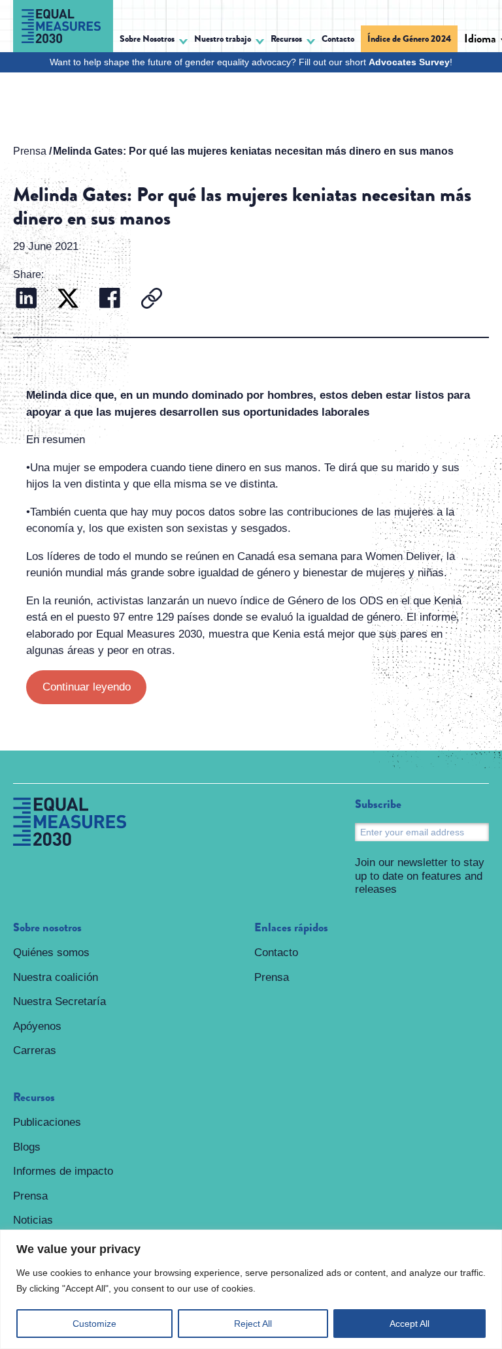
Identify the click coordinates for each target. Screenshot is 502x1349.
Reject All (253, 1323)
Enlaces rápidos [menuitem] (291, 928)
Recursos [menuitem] (34, 1098)
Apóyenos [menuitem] (37, 1026)
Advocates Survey (409, 62)
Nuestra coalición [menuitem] (55, 977)
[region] (251, 1289)
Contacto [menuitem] (338, 38)
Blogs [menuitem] (27, 1147)
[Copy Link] (152, 300)
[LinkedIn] (26, 300)
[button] (154, 41)
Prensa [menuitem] (30, 1196)
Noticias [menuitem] (33, 1220)
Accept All (409, 1323)
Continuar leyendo (86, 687)
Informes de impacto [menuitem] (63, 1171)
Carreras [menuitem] (34, 1050)
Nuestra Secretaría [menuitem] (59, 1001)
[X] (68, 300)
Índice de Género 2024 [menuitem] (409, 38)
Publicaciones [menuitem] (47, 1122)
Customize (94, 1323)
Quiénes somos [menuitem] (51, 952)
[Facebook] (110, 300)
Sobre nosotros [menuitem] (47, 928)
